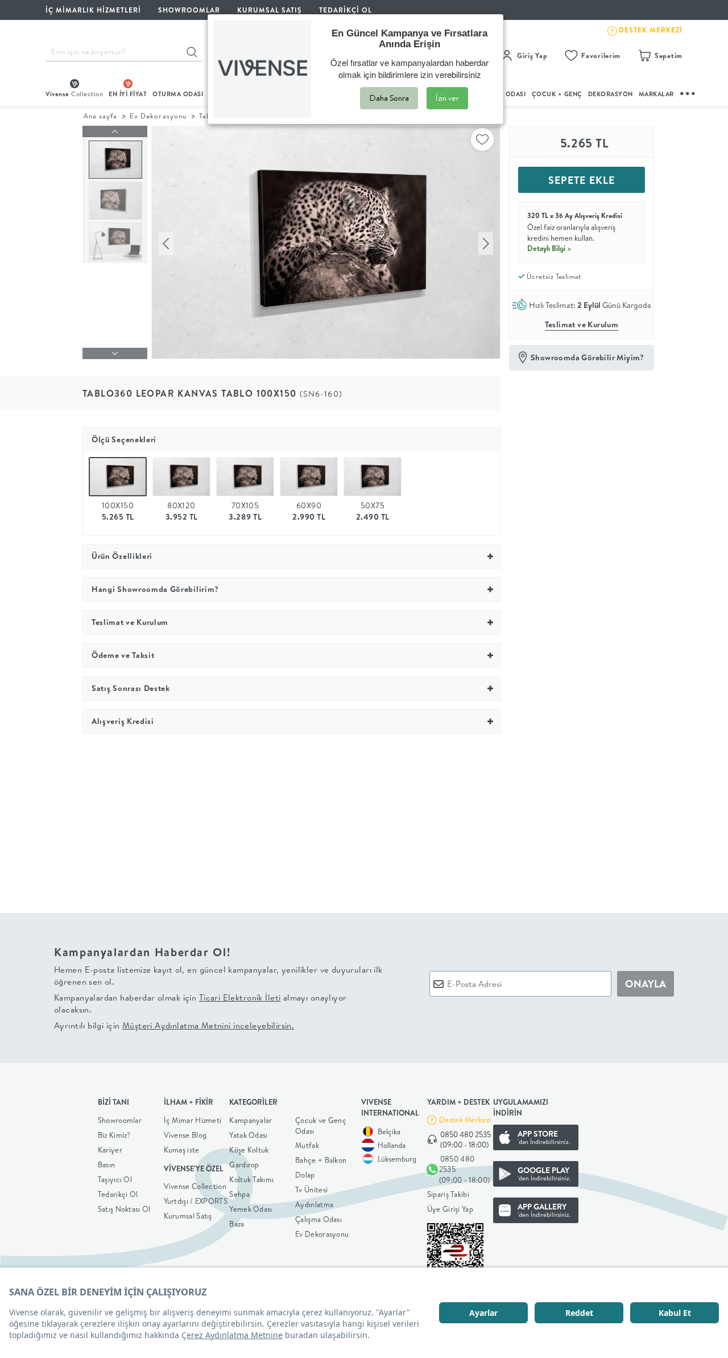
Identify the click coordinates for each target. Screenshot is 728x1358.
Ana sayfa (100, 116)
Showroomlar (120, 1120)
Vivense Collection (195, 1186)
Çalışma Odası (318, 1219)
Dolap (305, 1175)
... (688, 92)
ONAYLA (645, 984)
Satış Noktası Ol (124, 1209)
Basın (106, 1164)
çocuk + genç (557, 93)
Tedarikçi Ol (345, 10)
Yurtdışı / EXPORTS (196, 1201)
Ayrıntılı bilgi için (174, 1025)
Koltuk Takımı (251, 1179)
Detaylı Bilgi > (549, 248)
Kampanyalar (250, 1120)
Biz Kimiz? (114, 1135)
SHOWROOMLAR (189, 10)
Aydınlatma (314, 1204)
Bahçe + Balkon (320, 1160)
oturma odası (177, 93)
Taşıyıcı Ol (115, 1179)
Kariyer (110, 1150)
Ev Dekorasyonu (158, 116)
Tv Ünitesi (311, 1189)
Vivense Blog (185, 1135)
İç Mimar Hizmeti (193, 1120)
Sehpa (239, 1194)
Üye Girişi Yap (450, 1209)
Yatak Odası (248, 1135)
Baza (236, 1224)
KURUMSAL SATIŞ (269, 10)
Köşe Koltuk (248, 1150)
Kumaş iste (182, 1150)
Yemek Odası (250, 1209)
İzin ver (447, 98)
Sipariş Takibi (448, 1194)
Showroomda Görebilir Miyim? (587, 357)
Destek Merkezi (465, 1119)
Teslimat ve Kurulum (582, 324)
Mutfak (307, 1145)
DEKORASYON (610, 93)
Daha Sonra (389, 98)
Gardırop (244, 1164)
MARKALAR (656, 93)
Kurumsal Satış (188, 1216)
